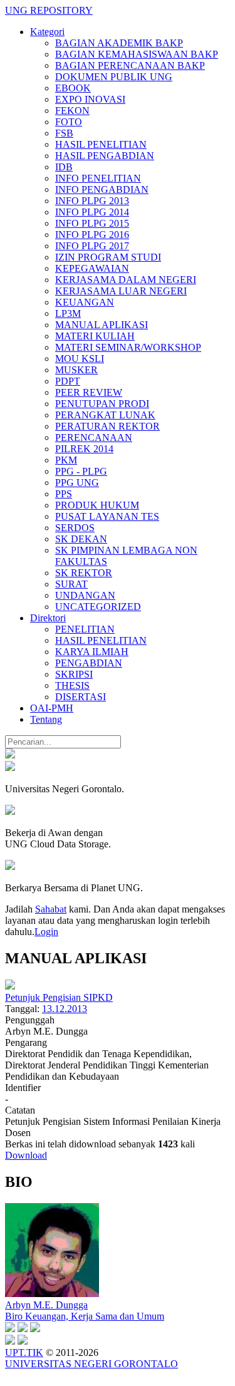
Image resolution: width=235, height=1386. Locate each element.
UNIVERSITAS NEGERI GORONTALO (91, 1363)
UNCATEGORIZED (98, 606)
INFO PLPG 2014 (92, 212)
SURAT (71, 584)
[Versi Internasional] (10, 755)
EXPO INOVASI (90, 99)
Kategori (47, 31)
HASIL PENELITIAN (101, 144)
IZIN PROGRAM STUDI (108, 257)
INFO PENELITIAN (98, 178)
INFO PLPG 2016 (92, 234)
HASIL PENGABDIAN (104, 155)
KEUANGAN (84, 302)
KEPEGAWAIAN (92, 268)
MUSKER (76, 370)
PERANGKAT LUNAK (105, 415)
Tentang (46, 719)
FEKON (72, 110)
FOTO (68, 121)
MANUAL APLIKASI (101, 324)
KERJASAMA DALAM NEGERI (125, 279)
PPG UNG (77, 482)
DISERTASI (80, 696)
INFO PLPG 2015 (92, 223)
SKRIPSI (74, 674)
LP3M (68, 313)
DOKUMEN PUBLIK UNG (113, 76)
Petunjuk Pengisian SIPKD (59, 997)
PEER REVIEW (88, 392)
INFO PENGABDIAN (102, 189)
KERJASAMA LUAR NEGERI (121, 291)
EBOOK (73, 88)
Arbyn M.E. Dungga (46, 1305)
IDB (64, 167)
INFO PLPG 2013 (92, 200)
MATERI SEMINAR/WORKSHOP (128, 347)
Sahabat (50, 909)
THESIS (72, 685)
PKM (66, 460)
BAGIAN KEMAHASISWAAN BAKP (136, 54)
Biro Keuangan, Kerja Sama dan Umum (84, 1316)
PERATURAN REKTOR (107, 426)
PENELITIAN (85, 629)
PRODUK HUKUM (97, 505)
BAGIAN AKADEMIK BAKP (119, 43)
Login (46, 931)
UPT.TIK (24, 1352)
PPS (63, 494)
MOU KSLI (79, 358)
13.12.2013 (64, 1008)
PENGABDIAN (88, 663)
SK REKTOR (83, 572)
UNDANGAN (85, 595)
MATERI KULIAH (95, 336)
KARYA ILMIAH (91, 651)
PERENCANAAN (93, 437)
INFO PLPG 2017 (92, 245)
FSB (64, 133)
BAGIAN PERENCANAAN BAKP (130, 65)
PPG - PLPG (81, 471)
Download (26, 1155)
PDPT (67, 381)
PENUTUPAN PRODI (102, 403)
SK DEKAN (81, 539)
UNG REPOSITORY (49, 10)
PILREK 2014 (84, 448)
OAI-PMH (51, 708)
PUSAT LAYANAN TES (107, 516)
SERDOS (75, 527)
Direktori (48, 618)
